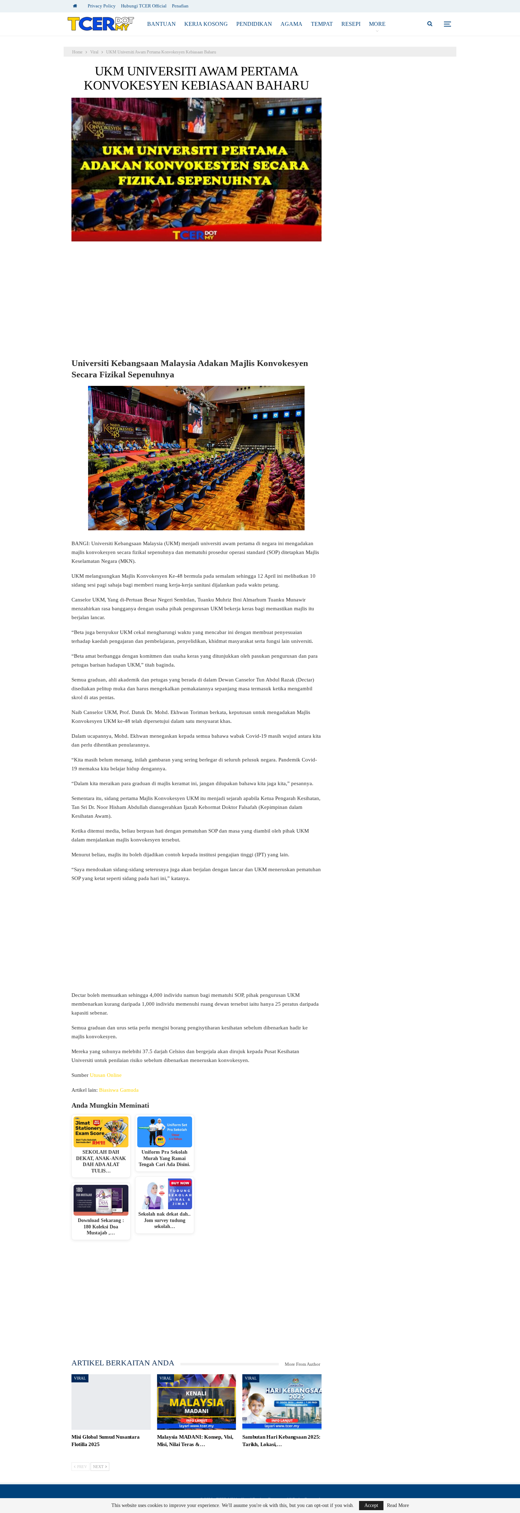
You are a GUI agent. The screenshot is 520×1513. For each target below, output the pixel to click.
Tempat (322, 24)
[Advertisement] (196, 300)
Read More (398, 1505)
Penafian (180, 5)
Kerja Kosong (206, 24)
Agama (291, 24)
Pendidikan (254, 24)
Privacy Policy (102, 5)
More (377, 24)
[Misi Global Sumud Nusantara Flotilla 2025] (111, 1402)
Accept (371, 1505)
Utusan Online (106, 1075)
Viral (80, 1378)
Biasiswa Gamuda (119, 1090)
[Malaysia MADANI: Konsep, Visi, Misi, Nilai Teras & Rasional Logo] (196, 1402)
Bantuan (161, 24)
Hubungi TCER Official (144, 5)
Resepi (350, 24)
